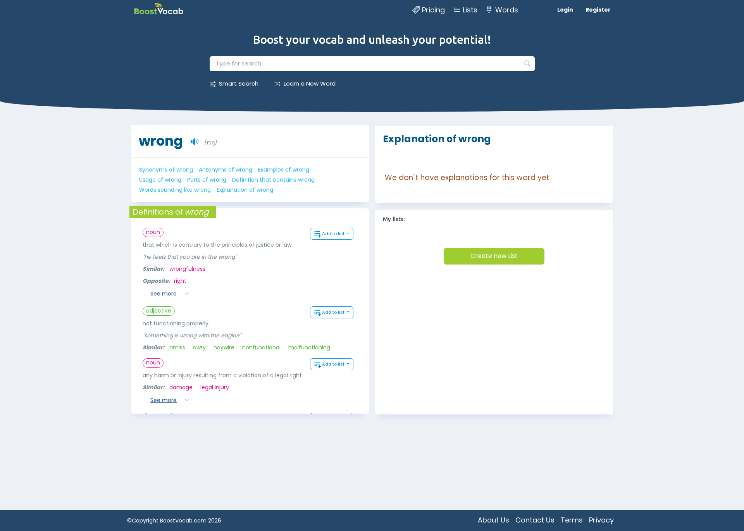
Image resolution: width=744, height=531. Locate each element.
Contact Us (535, 520)
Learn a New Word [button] (310, 83)
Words (506, 10)
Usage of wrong (160, 180)
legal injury (214, 387)
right (180, 281)
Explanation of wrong (245, 190)
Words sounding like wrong (175, 190)
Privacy (601, 520)
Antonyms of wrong (225, 170)
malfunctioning (309, 347)
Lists (470, 10)
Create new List (494, 255)
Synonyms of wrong (166, 170)
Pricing (433, 10)
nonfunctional (261, 347)
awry (199, 347)
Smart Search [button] (238, 83)
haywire (224, 347)
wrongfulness (187, 269)
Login (565, 10)
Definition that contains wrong (273, 180)
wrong (161, 140)
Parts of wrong (206, 180)
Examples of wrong (283, 170)
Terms (572, 520)
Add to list (334, 233)
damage (181, 387)
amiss (177, 347)
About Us (493, 520)
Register (598, 10)
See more (163, 293)
